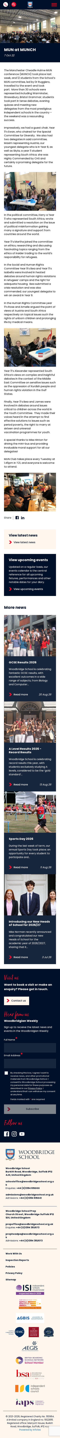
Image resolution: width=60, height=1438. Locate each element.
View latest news (24, 542)
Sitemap (11, 1280)
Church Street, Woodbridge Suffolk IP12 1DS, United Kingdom (30, 1216)
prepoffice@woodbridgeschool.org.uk (29, 1224)
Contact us (18, 1001)
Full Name (9, 1040)
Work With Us (14, 1254)
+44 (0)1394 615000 (28, 1188)
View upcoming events (28, 589)
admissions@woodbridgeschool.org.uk (30, 1195)
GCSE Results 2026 (22, 662)
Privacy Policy (35, 1088)
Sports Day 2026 (21, 839)
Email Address (12, 1055)
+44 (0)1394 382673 (27, 1228)
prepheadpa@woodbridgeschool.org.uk (30, 1236)
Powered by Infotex (30, 1430)
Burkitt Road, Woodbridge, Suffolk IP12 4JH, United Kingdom (29, 1173)
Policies (10, 1267)
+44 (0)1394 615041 (30, 1198)
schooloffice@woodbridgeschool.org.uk (30, 1183)
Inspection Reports (17, 1260)
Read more (21, 694)
